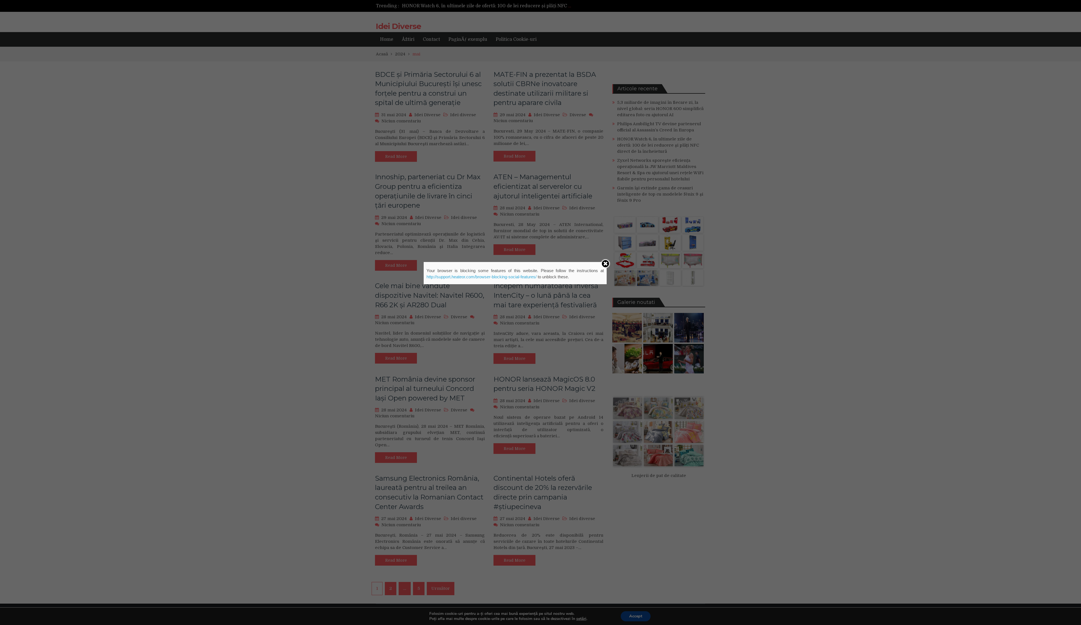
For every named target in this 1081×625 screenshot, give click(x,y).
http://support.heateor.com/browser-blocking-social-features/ (481, 276)
